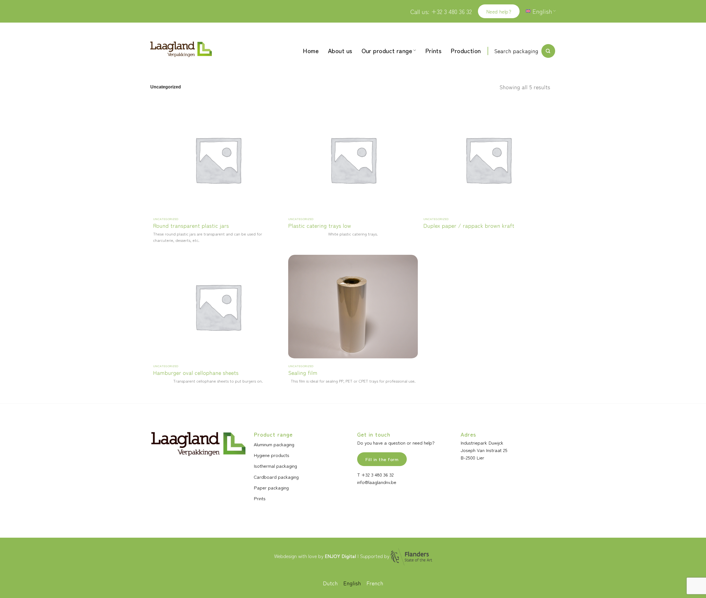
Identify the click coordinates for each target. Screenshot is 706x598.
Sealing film (302, 372)
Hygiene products (271, 454)
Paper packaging (271, 487)
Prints (433, 50)
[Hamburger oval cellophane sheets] (218, 306)
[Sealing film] (353, 306)
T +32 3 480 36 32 (375, 474)
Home (311, 50)
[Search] (548, 51)
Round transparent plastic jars (191, 225)
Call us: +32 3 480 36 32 (441, 11)
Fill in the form (382, 459)
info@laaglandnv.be (376, 481)
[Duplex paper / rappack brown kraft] (488, 159)
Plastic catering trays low (319, 225)
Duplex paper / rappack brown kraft (468, 225)
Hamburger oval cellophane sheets (196, 372)
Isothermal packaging (275, 465)
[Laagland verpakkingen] (181, 49)
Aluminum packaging (274, 444)
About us (340, 50)
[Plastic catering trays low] (353, 159)
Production (466, 50)
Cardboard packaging (276, 476)
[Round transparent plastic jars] (218, 159)
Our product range (387, 50)
